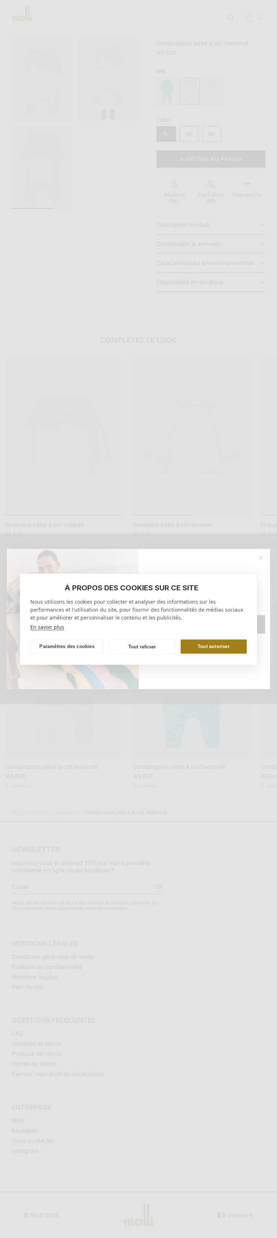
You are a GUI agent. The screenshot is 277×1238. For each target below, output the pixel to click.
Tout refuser (142, 646)
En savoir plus (47, 626)
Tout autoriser (214, 646)
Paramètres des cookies (66, 646)
